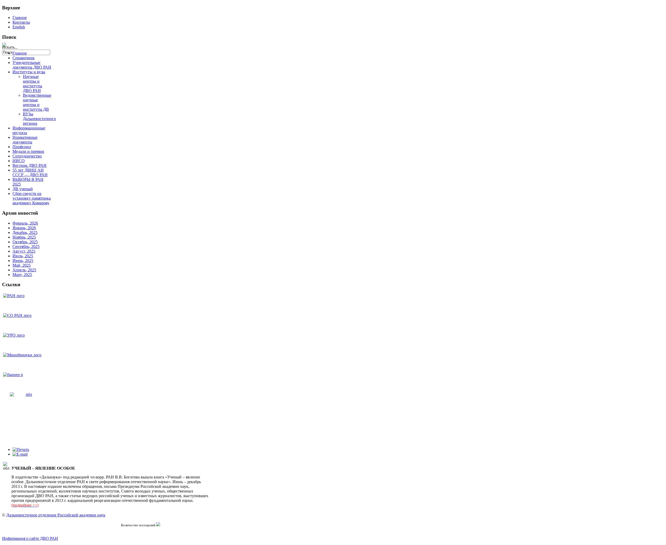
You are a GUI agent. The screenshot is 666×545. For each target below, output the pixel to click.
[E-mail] (20, 454)
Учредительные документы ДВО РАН (31, 64)
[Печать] (20, 449)
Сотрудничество (27, 156)
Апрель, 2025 (24, 270)
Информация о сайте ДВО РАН (30, 538)
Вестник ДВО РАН (29, 165)
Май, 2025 (21, 265)
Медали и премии (28, 151)
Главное (19, 17)
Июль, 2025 (22, 256)
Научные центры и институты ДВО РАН (32, 83)
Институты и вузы (28, 72)
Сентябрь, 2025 (26, 246)
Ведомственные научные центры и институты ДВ (37, 102)
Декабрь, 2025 (24, 232)
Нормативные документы (24, 139)
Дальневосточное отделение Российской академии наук (55, 515)
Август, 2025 (23, 251)
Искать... (10, 47)
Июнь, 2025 (22, 260)
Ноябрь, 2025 (24, 237)
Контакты (21, 22)
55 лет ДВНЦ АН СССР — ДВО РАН (30, 172)
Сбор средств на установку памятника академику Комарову (31, 198)
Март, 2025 (22, 274)
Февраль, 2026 (25, 223)
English (18, 27)
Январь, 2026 (24, 228)
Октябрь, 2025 (25, 242)
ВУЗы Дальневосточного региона (39, 119)
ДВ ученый (22, 189)
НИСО (18, 161)
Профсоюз (21, 147)
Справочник (23, 58)
